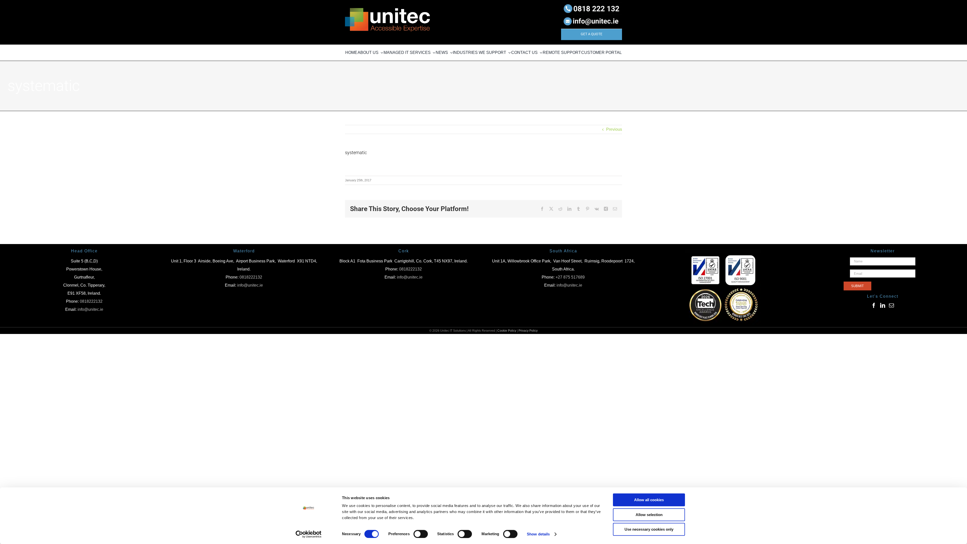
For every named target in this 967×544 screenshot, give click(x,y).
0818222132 (91, 301)
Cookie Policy (506, 330)
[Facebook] (873, 305)
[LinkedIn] (882, 305)
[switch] (420, 534)
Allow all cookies (649, 500)
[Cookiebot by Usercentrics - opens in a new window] (309, 534)
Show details (538, 534)
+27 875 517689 (570, 277)
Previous (614, 129)
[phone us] (591, 4)
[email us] (591, 16)
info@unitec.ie (90, 309)
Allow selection (649, 515)
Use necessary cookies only (649, 529)
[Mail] (891, 305)
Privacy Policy (528, 330)
